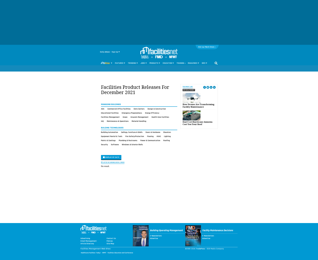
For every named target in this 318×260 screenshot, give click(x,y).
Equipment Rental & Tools (111, 136)
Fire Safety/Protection (134, 136)
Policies (110, 241)
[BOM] (145, 58)
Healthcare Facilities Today (90, 253)
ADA (102, 109)
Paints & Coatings (108, 140)
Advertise (154, 238)
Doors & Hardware (153, 132)
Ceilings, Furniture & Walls (131, 132)
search (216, 63)
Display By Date (112, 157)
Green (125, 117)
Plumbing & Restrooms (128, 140)
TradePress (200, 248)
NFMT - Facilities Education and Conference (117, 253)
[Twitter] (207, 87)
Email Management (88, 241)
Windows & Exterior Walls (132, 144)
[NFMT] (173, 57)
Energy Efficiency (152, 113)
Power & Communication (150, 140)
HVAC (159, 136)
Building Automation (109, 132)
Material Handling (139, 121)
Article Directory (87, 244)
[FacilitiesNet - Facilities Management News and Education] (159, 51)
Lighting (167, 136)
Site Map (110, 244)
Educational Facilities (110, 113)
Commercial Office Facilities (119, 109)
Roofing (166, 140)
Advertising (85, 238)
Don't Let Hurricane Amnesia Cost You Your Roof (197, 123)
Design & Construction (157, 109)
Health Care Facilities (160, 117)
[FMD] (159, 57)
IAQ (102, 121)
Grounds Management (139, 117)
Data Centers (139, 109)
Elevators (167, 132)
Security (104, 144)
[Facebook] (204, 87)
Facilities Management (110, 117)
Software (115, 144)
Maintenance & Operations (118, 121)
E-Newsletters (156, 236)
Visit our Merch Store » (207, 47)
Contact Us (111, 238)
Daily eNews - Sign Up (109, 52)
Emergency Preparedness (132, 113)
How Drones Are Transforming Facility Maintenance (198, 105)
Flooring (150, 136)
